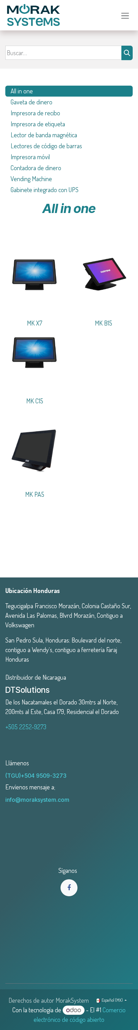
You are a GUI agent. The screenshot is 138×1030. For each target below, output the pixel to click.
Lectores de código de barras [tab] (47, 146)
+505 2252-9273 (25, 727)
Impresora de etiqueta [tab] (38, 124)
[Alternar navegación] (125, 15)
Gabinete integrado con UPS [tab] (45, 190)
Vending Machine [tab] (31, 179)
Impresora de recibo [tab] (35, 113)
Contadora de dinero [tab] (37, 168)
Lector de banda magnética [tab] (44, 135)
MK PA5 (34, 494)
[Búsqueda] (127, 53)
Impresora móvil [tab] (31, 157)
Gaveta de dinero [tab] (31, 102)
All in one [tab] (22, 91)
